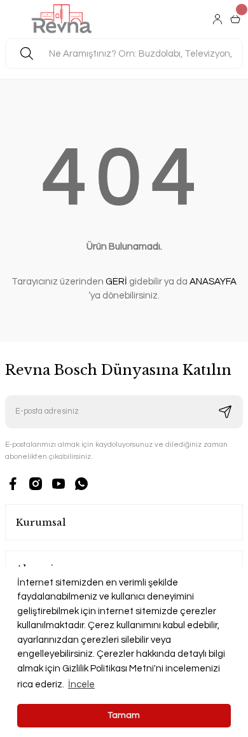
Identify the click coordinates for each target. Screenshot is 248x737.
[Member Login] (218, 19)
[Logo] (62, 19)
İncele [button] (81, 684)
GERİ (116, 281)
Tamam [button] (124, 715)
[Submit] (225, 411)
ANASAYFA (213, 281)
